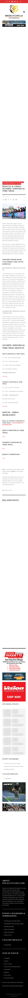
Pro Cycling (15, 182)
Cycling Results (7, 778)
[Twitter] (15, 1)
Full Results (5, 376)
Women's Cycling (16, 183)
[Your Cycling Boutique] (14, 807)
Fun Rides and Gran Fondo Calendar (12, 763)
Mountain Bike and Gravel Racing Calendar (13, 766)
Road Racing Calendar (9, 769)
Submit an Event (8, 935)
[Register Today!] (14, 676)
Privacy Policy (7, 975)
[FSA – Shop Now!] (14, 25)
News (4, 182)
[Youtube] (17, 1)
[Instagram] (12, 1)
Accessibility (7, 958)
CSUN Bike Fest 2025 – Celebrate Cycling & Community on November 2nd (14, 51)
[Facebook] (7, 1)
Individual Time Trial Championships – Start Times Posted (13, 144)
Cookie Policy (7, 969)
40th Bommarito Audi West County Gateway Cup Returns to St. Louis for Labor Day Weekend (14, 527)
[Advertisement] (14, 827)
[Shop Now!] (14, 691)
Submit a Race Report (9, 932)
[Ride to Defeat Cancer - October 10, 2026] (14, 22)
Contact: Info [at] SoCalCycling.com (12, 966)
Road (9, 183)
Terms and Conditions (9, 978)
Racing (21, 182)
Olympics (8, 182)
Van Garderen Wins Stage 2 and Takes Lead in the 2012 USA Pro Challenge (14, 126)
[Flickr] (9, 1)
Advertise (6, 961)
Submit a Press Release (9, 929)
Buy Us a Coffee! (8, 963)
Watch (3, 436)
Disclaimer (6, 972)
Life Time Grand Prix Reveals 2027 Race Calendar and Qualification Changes (12, 551)
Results (5, 183)
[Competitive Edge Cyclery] (14, 792)
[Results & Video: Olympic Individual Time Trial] (14, 211)
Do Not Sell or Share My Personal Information (12, 986)
